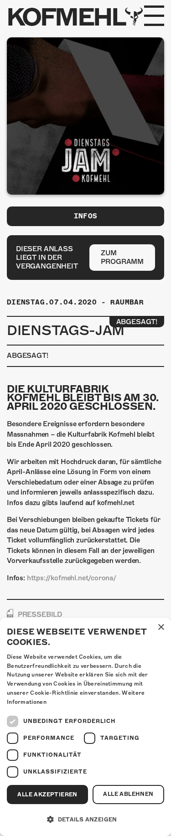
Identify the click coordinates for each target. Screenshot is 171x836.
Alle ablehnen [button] (128, 794)
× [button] (160, 627)
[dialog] (85, 727)
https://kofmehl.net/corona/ (71, 578)
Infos (86, 216)
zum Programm (122, 257)
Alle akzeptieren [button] (47, 794)
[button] (85, 820)
